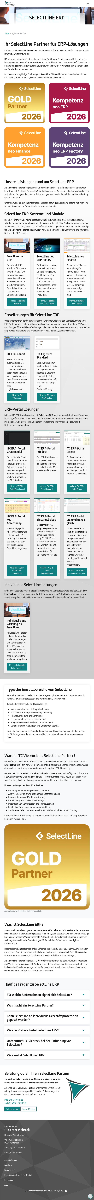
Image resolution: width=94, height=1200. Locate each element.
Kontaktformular (11, 1160)
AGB (6, 1185)
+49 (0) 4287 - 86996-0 (15, 1103)
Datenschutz (9, 1170)
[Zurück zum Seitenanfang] (90, 1196)
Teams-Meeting (28, 1109)
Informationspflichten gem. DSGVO (18, 1175)
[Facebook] (62, 1190)
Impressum (8, 1180)
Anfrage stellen (12, 1109)
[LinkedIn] (66, 1190)
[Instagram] (58, 1190)
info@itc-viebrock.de (13, 1099)
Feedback (8, 1165)
